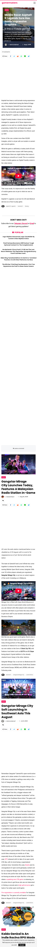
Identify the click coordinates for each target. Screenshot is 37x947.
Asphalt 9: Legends (11, 206)
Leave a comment (19, 448)
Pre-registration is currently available (13, 892)
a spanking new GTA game (14, 879)
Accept (22, 945)
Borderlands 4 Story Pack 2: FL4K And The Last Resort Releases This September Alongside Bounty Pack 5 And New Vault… (18, 251)
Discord (25, 223)
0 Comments (6, 52)
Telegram (17, 223)
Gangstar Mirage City (18, 674)
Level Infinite (29, 674)
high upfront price (24, 885)
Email (32, 223)
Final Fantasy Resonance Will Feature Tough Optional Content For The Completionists (18, 244)
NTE (6, 859)
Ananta (27, 865)
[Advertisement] (18, 78)
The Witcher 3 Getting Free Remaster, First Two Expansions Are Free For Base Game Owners (18, 265)
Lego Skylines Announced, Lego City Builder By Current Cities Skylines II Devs (18, 238)
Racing (27, 206)
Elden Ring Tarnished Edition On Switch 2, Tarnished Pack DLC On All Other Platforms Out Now (18, 259)
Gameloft (20, 206)
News (6, 10)
